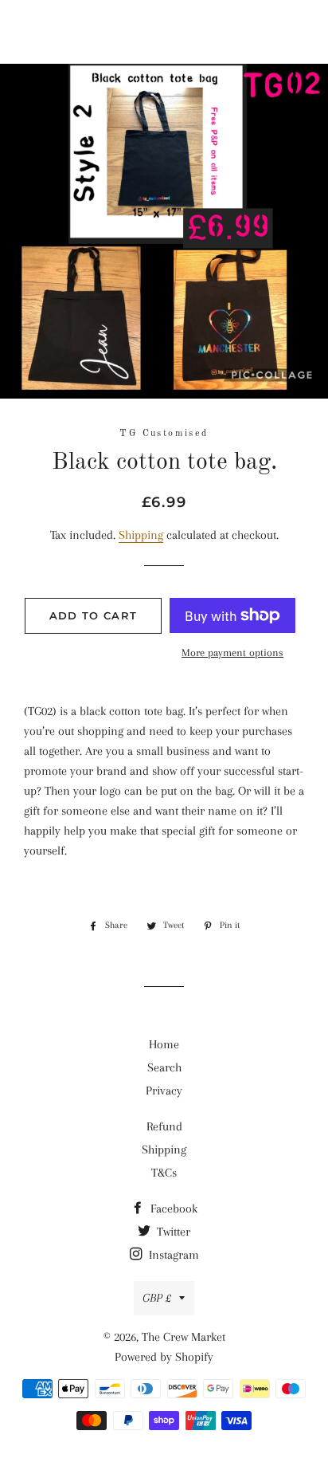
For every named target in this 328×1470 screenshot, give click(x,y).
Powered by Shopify (164, 1357)
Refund (164, 1126)
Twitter (172, 1231)
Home (164, 1044)
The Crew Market (164, 32)
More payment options (232, 652)
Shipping (141, 535)
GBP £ (157, 1298)
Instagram (172, 1255)
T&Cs (164, 1172)
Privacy (164, 1090)
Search (164, 1067)
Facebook (172, 1208)
